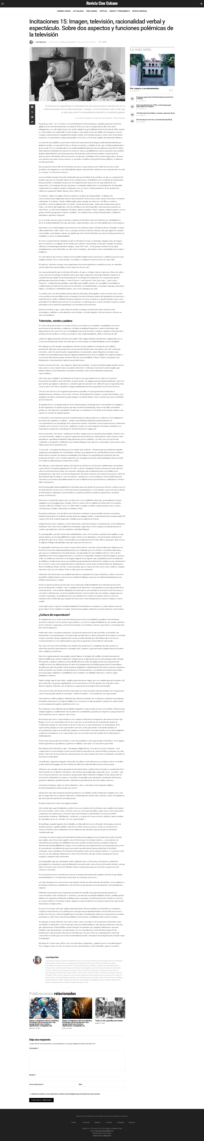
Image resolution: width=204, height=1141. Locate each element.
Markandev (107, 1136)
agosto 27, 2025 (35, 1028)
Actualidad (78, 11)
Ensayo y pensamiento (120, 11)
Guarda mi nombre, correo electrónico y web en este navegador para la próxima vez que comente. (65, 1094)
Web (80, 1084)
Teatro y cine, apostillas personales (109, 1021)
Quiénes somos (64, 11)
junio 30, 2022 (54, 42)
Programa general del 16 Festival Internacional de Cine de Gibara (154, 97)
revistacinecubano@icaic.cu (104, 1131)
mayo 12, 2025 (100, 1023)
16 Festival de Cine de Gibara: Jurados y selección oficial (155, 113)
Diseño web (97, 1136)
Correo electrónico (36, 1084)
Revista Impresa (139, 11)
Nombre (32, 1075)
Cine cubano (91, 11)
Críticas (103, 11)
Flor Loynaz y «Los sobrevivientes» (144, 88)
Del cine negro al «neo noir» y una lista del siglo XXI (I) (154, 119)
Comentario (34, 1048)
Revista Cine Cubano (102, 3)
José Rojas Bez (41, 42)
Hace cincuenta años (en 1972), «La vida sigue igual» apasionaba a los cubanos (153, 105)
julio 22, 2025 (67, 1028)
